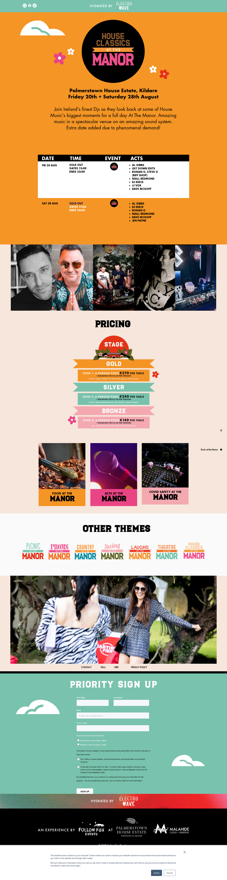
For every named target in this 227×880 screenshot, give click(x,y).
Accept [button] (156, 872)
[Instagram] (25, 6)
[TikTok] (35, 6)
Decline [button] (169, 872)
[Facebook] (30, 6)
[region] (165, 474)
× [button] (184, 851)
